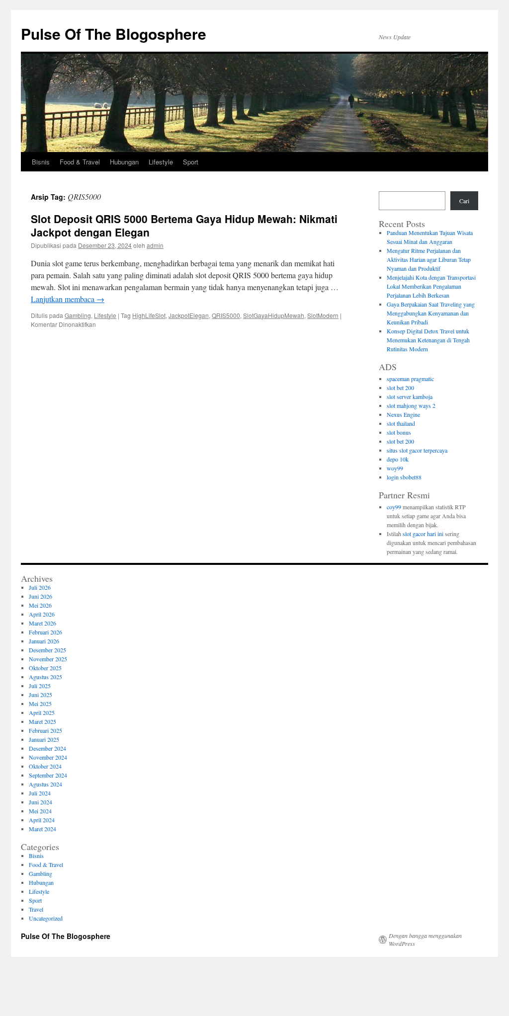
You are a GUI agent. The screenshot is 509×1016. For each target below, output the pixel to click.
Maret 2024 (42, 829)
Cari (464, 201)
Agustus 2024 (45, 784)
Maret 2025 (42, 721)
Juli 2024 (40, 793)
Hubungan (124, 161)
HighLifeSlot (149, 315)
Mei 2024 (40, 811)
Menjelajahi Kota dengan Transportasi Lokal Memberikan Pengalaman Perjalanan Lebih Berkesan (431, 286)
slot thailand (401, 423)
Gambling (78, 315)
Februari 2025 (45, 730)
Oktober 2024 (45, 766)
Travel (36, 909)
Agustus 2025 (45, 677)
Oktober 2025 (45, 668)
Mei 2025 (40, 703)
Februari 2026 (45, 632)
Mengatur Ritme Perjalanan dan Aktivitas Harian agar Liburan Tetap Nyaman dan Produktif (429, 259)
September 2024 (48, 775)
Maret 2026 (42, 623)
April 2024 (42, 820)
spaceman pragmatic (410, 379)
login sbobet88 (404, 477)
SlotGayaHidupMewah (273, 315)
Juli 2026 (40, 587)
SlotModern (323, 315)
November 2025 (48, 659)
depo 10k (398, 459)
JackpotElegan (189, 315)
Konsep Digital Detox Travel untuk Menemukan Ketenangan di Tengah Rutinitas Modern (428, 340)
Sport (190, 161)
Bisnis (41, 161)
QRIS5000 (226, 315)
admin (155, 245)
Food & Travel (80, 161)
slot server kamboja (409, 396)
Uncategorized (46, 918)
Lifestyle (161, 161)
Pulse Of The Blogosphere (113, 33)
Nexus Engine (403, 414)
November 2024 (48, 757)
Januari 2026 (44, 641)
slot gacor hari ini (423, 534)
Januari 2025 (44, 739)
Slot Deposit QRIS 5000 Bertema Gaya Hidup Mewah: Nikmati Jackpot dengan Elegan (184, 225)
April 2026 (42, 614)
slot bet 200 (400, 387)
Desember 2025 (47, 650)
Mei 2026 (40, 605)
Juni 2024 (40, 802)
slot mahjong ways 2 (411, 405)
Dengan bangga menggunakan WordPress (425, 939)
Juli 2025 (40, 686)
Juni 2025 (40, 695)
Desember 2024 (47, 748)
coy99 (394, 507)
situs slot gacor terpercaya (417, 450)
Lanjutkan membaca (67, 299)
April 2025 (42, 712)
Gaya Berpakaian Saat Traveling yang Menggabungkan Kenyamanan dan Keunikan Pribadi (431, 313)
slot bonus (399, 432)
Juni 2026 (40, 596)
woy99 (395, 468)
